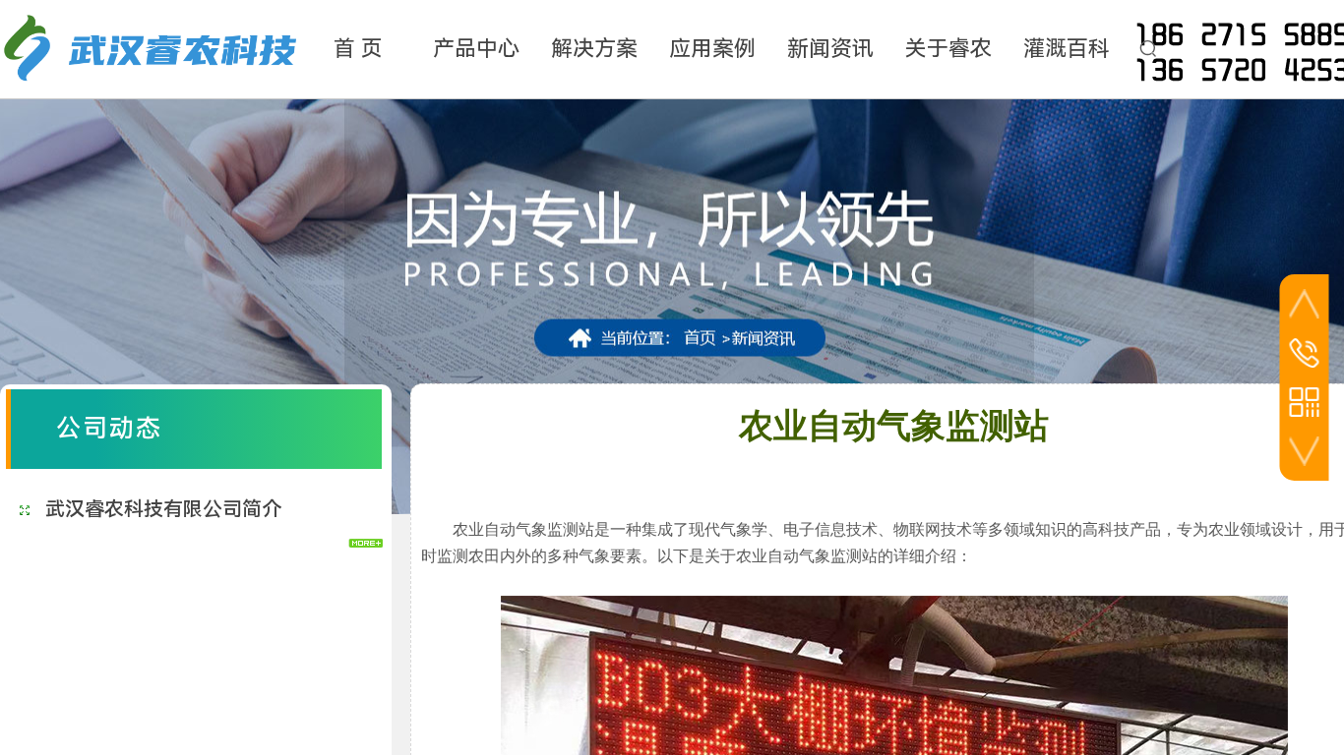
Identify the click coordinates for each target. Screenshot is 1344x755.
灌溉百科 (1066, 48)
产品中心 (476, 48)
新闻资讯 (830, 48)
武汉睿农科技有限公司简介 (163, 509)
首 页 (358, 48)
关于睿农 (948, 48)
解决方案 (594, 48)
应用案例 (712, 48)
